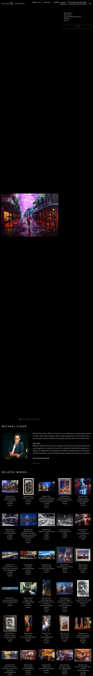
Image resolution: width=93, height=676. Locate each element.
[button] (37, 2)
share (23, 419)
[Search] (90, 3)
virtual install (34, 419)
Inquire (78, 26)
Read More (36, 463)
